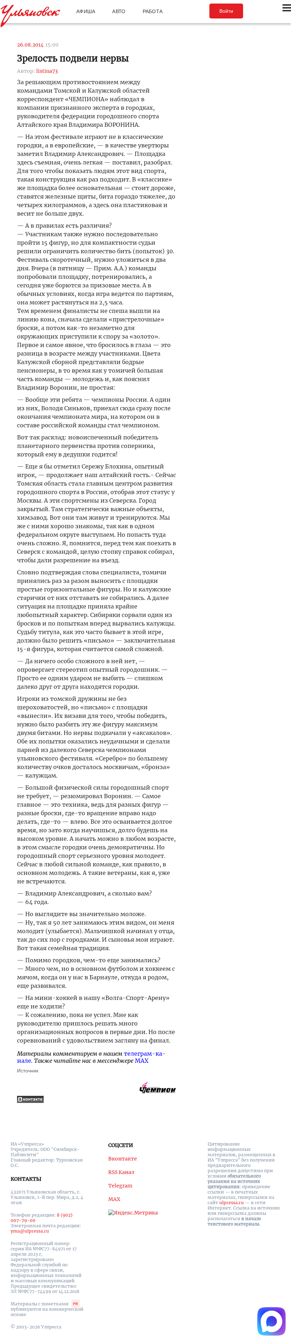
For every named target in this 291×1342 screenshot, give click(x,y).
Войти (226, 11)
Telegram (120, 1186)
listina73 (47, 71)
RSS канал (121, 1172)
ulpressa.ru (231, 1202)
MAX (141, 1060)
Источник (27, 1070)
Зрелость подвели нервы (73, 58)
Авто (118, 11)
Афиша (85, 11)
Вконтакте (122, 1159)
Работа (153, 11)
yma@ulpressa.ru (30, 1231)
